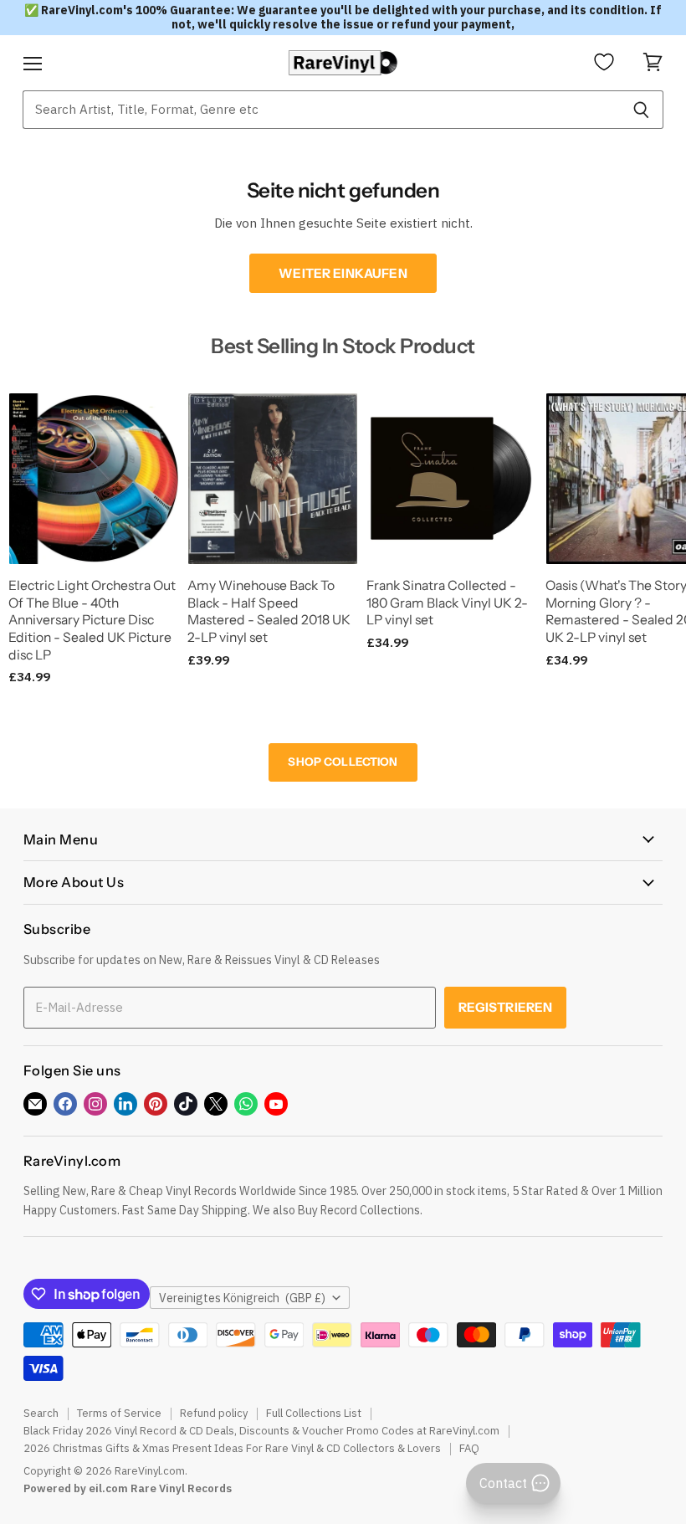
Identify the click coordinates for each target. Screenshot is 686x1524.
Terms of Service (119, 1413)
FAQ (469, 1448)
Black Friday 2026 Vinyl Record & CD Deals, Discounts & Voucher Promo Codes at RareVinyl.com (261, 1431)
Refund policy (214, 1413)
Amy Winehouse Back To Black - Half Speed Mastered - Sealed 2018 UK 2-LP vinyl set (269, 611)
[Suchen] (641, 109)
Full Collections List (313, 1413)
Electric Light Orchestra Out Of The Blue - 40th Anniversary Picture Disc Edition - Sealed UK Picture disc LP (92, 620)
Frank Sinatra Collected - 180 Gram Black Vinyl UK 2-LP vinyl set (447, 602)
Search (41, 1413)
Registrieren (505, 1007)
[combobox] (321, 109)
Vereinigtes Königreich (242, 1298)
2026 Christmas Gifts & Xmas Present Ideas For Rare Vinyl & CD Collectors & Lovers (232, 1448)
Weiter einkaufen (343, 273)
